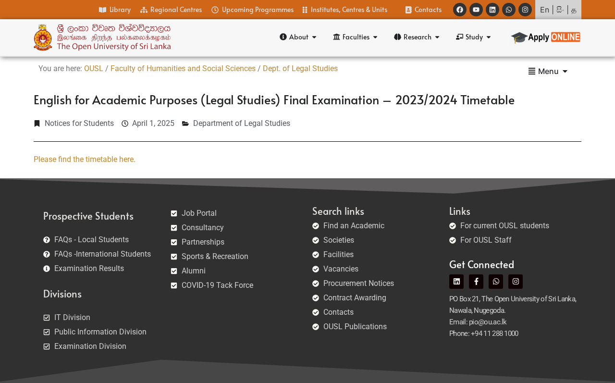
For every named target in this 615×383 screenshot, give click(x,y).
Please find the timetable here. (84, 159)
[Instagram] (525, 9)
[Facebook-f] (476, 281)
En (544, 9)
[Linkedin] (492, 9)
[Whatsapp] (509, 9)
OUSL (93, 68)
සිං (560, 9)
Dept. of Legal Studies (300, 68)
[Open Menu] (565, 71)
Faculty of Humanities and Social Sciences (183, 68)
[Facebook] (460, 9)
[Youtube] (476, 9)
